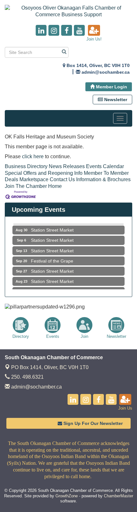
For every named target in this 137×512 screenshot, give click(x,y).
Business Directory (26, 166)
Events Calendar (105, 166)
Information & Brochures (103, 179)
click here (33, 156)
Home (55, 186)
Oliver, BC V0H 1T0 (50, 367)
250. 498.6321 (27, 377)
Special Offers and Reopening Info (44, 173)
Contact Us (62, 179)
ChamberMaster (118, 495)
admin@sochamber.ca (36, 387)
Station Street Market (52, 228)
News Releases (67, 166)
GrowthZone (66, 495)
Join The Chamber (26, 186)
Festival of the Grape (52, 259)
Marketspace (33, 179)
